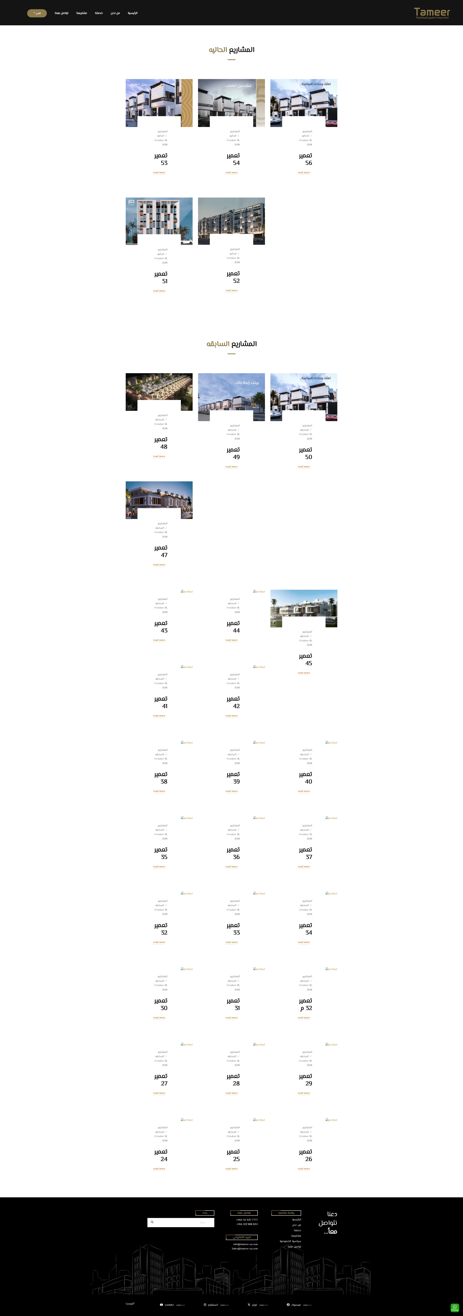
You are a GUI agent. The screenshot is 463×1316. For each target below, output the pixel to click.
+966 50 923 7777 (247, 1220)
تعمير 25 (233, 1155)
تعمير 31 (233, 1004)
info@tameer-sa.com (245, 1244)
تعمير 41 (160, 702)
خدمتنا (99, 13)
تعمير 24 (160, 1155)
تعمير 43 (160, 627)
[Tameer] (297, 13)
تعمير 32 (160, 929)
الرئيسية (132, 13)
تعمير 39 (233, 778)
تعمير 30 (160, 1004)
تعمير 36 (233, 853)
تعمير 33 (233, 929)
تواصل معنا (61, 13)
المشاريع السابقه (306, 428)
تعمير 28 (233, 1080)
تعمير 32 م (305, 1004)
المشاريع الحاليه (307, 134)
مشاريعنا (81, 13)
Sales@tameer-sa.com (245, 1249)
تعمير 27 (160, 1080)
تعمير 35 (160, 853)
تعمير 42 (233, 702)
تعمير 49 (233, 453)
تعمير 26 (305, 1155)
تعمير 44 (233, 627)
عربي (38, 13)
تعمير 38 (160, 778)
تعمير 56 (305, 159)
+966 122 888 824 (247, 1224)
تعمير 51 (160, 277)
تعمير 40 (305, 778)
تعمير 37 (305, 853)
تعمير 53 (160, 159)
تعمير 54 (233, 159)
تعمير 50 (305, 453)
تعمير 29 (305, 1080)
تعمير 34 (305, 929)
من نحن (115, 13)
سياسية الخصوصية (290, 1241)
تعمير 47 (160, 551)
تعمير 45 (305, 659)
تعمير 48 (160, 443)
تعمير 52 (233, 277)
